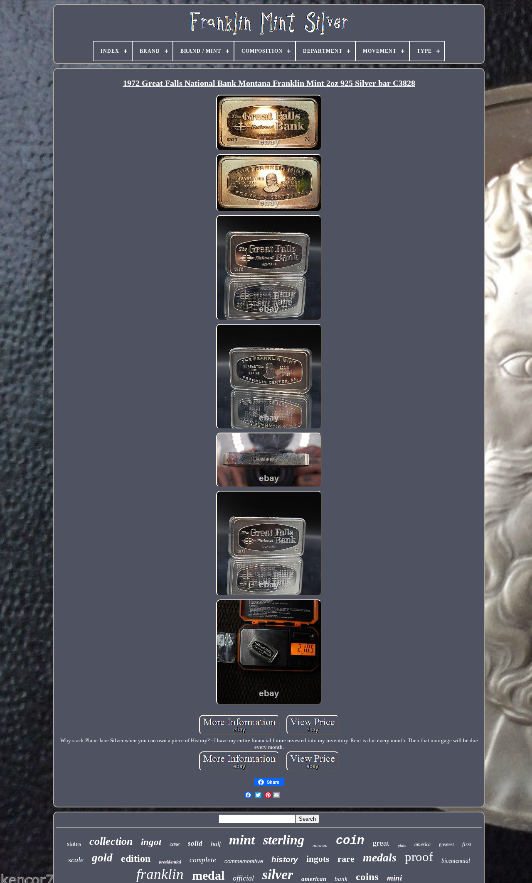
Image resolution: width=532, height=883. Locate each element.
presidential (170, 861)
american (313, 879)
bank (341, 879)
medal (208, 875)
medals (380, 857)
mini (394, 877)
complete (203, 860)
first (466, 844)
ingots (317, 859)
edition (135, 858)
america (422, 844)
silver (277, 874)
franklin (160, 874)
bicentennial (455, 861)
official (243, 878)
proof (419, 856)
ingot (151, 842)
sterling (283, 839)
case (175, 844)
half (216, 843)
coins (367, 876)
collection (111, 841)
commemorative (243, 861)
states (74, 843)
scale (76, 860)
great (380, 842)
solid (195, 843)
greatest (446, 844)
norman (320, 845)
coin (350, 841)
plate (402, 845)
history (284, 859)
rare (346, 859)
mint (242, 839)
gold (102, 857)
